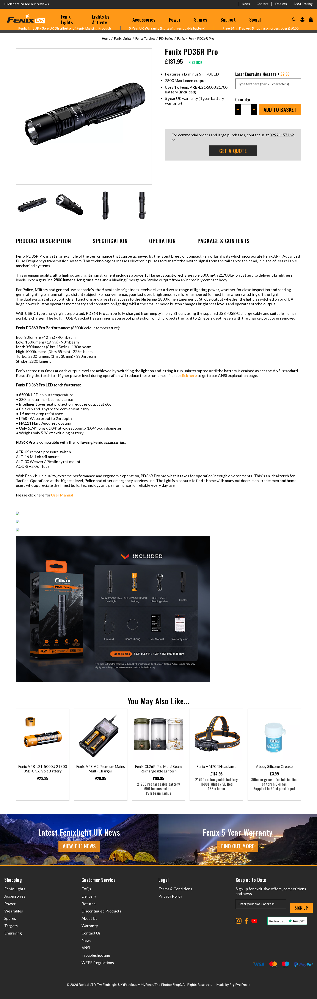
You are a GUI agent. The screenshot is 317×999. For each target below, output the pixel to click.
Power (175, 19)
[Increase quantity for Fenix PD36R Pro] (254, 109)
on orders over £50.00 (261, 28)
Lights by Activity (101, 19)
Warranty (90, 925)
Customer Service (99, 880)
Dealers (281, 4)
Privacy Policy (170, 896)
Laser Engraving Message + (262, 74)
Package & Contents (223, 241)
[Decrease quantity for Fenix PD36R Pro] (238, 109)
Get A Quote (233, 150)
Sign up (301, 908)
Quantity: (242, 99)
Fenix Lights (67, 19)
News (246, 4)
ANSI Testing (303, 4)
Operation (162, 241)
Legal (163, 880)
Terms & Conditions (175, 888)
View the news (79, 846)
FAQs (86, 888)
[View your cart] (311, 19)
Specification (110, 241)
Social (255, 19)
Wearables (13, 911)
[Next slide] (149, 205)
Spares (200, 19)
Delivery (89, 896)
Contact (262, 4)
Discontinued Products (101, 911)
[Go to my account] (302, 19)
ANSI (86, 947)
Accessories (143, 19)
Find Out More (237, 846)
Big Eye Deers (239, 984)
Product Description (43, 241)
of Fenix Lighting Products (65, 28)
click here (188, 375)
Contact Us (91, 933)
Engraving (13, 933)
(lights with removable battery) (167, 28)
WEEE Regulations (98, 962)
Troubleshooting (96, 955)
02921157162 (282, 134)
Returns (89, 903)
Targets (11, 925)
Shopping (13, 880)
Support (228, 19)
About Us (89, 918)
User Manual (62, 495)
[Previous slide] (19, 205)
